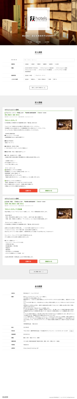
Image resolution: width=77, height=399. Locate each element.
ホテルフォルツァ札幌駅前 (45, 69)
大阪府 (32, 64)
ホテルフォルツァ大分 (30, 69)
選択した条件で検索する (37, 87)
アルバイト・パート (40, 75)
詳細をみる (48, 191)
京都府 (38, 64)
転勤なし (33, 79)
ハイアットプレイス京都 (61, 69)
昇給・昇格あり (42, 79)
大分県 (57, 64)
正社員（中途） (29, 75)
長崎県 (50, 64)
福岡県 (44, 64)
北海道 (26, 64)
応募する (28, 191)
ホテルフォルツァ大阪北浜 (47, 68)
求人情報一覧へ (37, 271)
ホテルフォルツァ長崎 (61, 68)
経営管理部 (28, 71)
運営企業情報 (5, 397)
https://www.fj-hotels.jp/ (30, 348)
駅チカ (55, 79)
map (71, 330)
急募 (50, 79)
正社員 (26, 79)
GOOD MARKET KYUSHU (31, 68)
